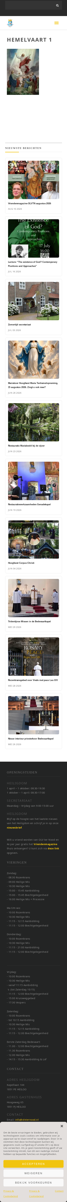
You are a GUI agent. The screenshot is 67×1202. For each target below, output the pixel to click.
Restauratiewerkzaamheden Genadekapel (29, 504)
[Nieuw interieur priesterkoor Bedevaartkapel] (33, 715)
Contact (59, 1191)
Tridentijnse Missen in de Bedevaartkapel (29, 621)
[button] (62, 1126)
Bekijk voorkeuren (33, 1182)
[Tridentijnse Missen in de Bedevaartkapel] (33, 598)
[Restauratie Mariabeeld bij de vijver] (33, 422)
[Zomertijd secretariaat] (33, 301)
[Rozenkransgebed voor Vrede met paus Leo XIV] (33, 656)
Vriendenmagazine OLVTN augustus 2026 (29, 203)
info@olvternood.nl (27, 1119)
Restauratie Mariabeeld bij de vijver (26, 445)
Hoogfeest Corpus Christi (21, 563)
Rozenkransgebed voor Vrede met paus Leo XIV (33, 680)
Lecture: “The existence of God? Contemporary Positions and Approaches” (32, 264)
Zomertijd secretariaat (19, 324)
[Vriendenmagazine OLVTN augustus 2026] (33, 180)
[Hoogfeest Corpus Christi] (33, 539)
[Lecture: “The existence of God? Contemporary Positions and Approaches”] (33, 238)
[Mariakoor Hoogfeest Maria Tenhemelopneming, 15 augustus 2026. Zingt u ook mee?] (33, 360)
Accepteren (33, 1163)
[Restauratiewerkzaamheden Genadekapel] (33, 481)
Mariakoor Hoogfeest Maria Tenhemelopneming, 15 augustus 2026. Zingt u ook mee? (33, 385)
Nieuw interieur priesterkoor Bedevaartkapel (31, 738)
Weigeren (33, 1173)
